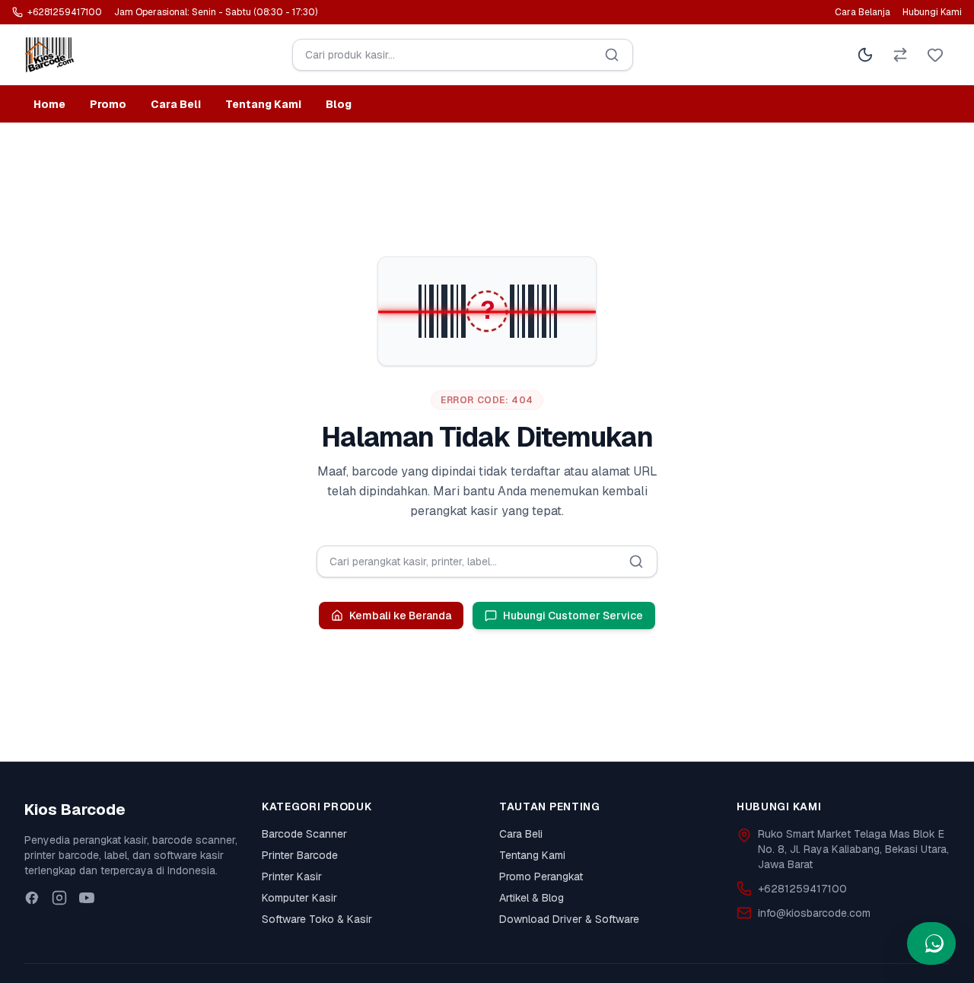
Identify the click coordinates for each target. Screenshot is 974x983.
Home (49, 104)
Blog (339, 104)
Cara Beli (176, 104)
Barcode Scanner (304, 834)
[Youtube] (86, 897)
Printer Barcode (300, 855)
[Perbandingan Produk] (900, 54)
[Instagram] (59, 897)
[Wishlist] (935, 54)
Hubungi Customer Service (573, 615)
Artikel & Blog (531, 898)
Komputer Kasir (299, 898)
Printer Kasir (292, 876)
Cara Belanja (862, 12)
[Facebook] (32, 897)
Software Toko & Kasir (317, 919)
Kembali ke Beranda (400, 615)
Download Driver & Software (569, 919)
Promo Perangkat (541, 876)
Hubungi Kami (932, 12)
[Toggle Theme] (865, 54)
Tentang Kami (263, 104)
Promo (108, 104)
